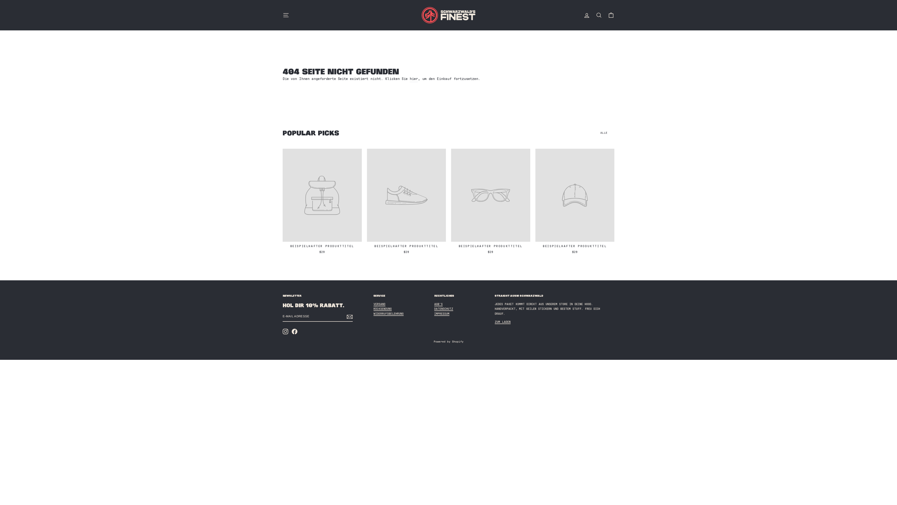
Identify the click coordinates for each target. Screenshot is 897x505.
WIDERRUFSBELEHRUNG (389, 313)
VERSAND (379, 304)
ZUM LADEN (503, 322)
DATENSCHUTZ (443, 308)
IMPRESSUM (441, 313)
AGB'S (438, 304)
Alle (603, 132)
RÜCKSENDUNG (383, 308)
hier (414, 79)
